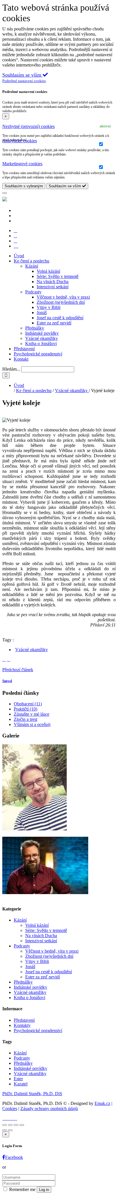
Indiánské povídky (42, 333)
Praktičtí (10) (25, 709)
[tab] (59, 126)
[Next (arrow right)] (10, 1130)
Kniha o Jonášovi (41, 343)
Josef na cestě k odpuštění (60, 317)
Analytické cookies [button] (19, 140)
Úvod (19, 255)
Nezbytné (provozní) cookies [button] (28, 126)
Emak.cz (102, 1103)
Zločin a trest (25, 719)
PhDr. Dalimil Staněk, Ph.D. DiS (32, 1093)
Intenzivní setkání (52, 286)
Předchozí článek (17, 669)
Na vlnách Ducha (52, 281)
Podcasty (33, 291)
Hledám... (11, 369)
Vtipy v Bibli (48, 307)
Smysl (7, 681)
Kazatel (20, 1083)
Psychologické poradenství (38, 353)
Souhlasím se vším (65, 186)
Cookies (9, 1108)
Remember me (22, 1189)
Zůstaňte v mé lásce (31, 714)
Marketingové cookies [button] (22, 163)
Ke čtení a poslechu (31, 260)
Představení (24, 348)
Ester (18, 1078)
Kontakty (22, 1025)
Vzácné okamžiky (41, 338)
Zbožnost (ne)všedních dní (61, 302)
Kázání (31, 266)
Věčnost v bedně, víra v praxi (63, 297)
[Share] (10, 1125)
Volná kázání (48, 271)
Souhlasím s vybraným (24, 186)
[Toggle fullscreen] (16, 1125)
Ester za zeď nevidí (54, 322)
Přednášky (34, 328)
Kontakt (21, 359)
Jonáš (42, 312)
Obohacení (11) (28, 703)
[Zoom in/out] (21, 1125)
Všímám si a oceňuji (32, 724)
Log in (44, 1190)
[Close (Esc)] (4, 1125)
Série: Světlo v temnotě (57, 276)
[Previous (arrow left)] (4, 1130)
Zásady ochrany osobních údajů (49, 1108)
